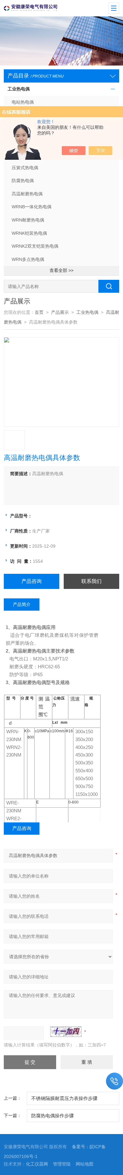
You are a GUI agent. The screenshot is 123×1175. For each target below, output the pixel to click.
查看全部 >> (61, 270)
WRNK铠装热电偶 (29, 233)
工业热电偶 (19, 89)
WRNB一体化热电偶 (31, 206)
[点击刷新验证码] (66, 1031)
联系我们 (91, 581)
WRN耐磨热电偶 (28, 220)
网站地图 (84, 1164)
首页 (39, 312)
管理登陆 (62, 1164)
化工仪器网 (37, 1164)
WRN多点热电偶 (28, 259)
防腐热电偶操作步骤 (52, 1115)
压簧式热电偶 (25, 167)
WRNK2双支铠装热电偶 (35, 246)
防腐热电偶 (23, 180)
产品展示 (60, 312)
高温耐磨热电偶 (27, 194)
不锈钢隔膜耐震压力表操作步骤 (64, 1098)
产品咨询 (31, 581)
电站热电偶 (23, 102)
